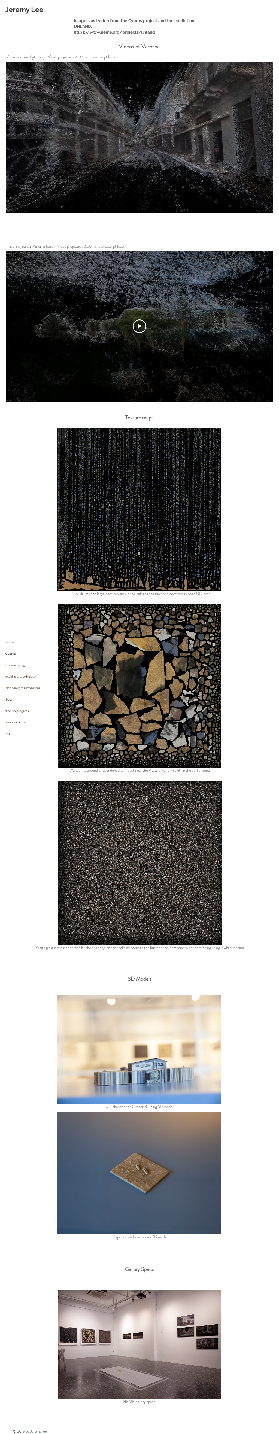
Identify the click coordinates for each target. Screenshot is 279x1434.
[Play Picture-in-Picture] (256, 205)
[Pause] (13, 205)
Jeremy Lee (24, 9)
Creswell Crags (15, 665)
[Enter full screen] (265, 205)
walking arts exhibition (20, 676)
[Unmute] (22, 205)
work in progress (17, 711)
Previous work (15, 722)
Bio (7, 734)
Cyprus (10, 654)
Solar (9, 699)
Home (9, 642)
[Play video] (139, 326)
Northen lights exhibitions (22, 688)
